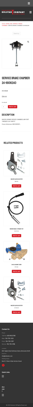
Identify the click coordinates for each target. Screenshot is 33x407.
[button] (28, 41)
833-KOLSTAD (11, 335)
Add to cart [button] (16, 186)
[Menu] (29, 3)
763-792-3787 (10, 341)
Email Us (4, 353)
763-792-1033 (9, 338)
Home (3, 23)
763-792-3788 (11, 344)
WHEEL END (9, 23)
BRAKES (15, 23)
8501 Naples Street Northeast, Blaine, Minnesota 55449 (16, 351)
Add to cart (12, 107)
